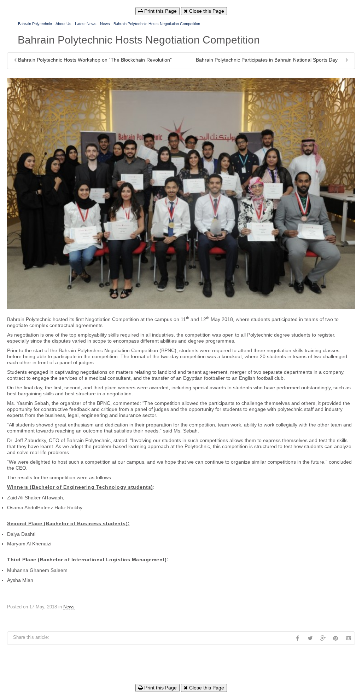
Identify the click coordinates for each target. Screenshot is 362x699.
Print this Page (160, 11)
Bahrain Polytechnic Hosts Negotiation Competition (156, 24)
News (105, 24)
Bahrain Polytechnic (35, 24)
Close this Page (206, 11)
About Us (63, 24)
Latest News (86, 24)
